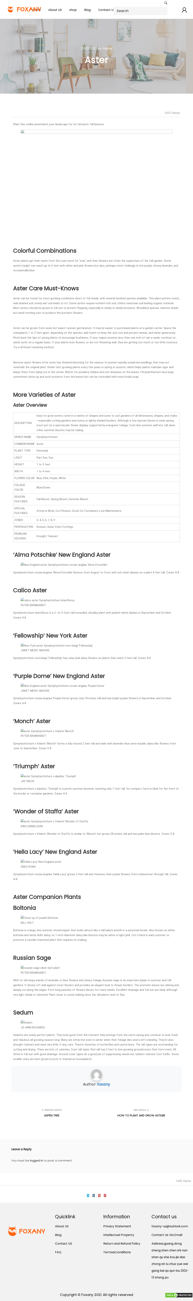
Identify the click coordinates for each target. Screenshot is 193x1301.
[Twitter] (88, 1195)
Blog (87, 10)
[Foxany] (25, 9)
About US (55, 10)
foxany (103, 1084)
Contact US (106, 10)
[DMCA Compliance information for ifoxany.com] (179, 1295)
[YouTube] (99, 1195)
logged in (36, 1160)
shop (73, 10)
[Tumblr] (93, 1195)
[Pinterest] (105, 1195)
